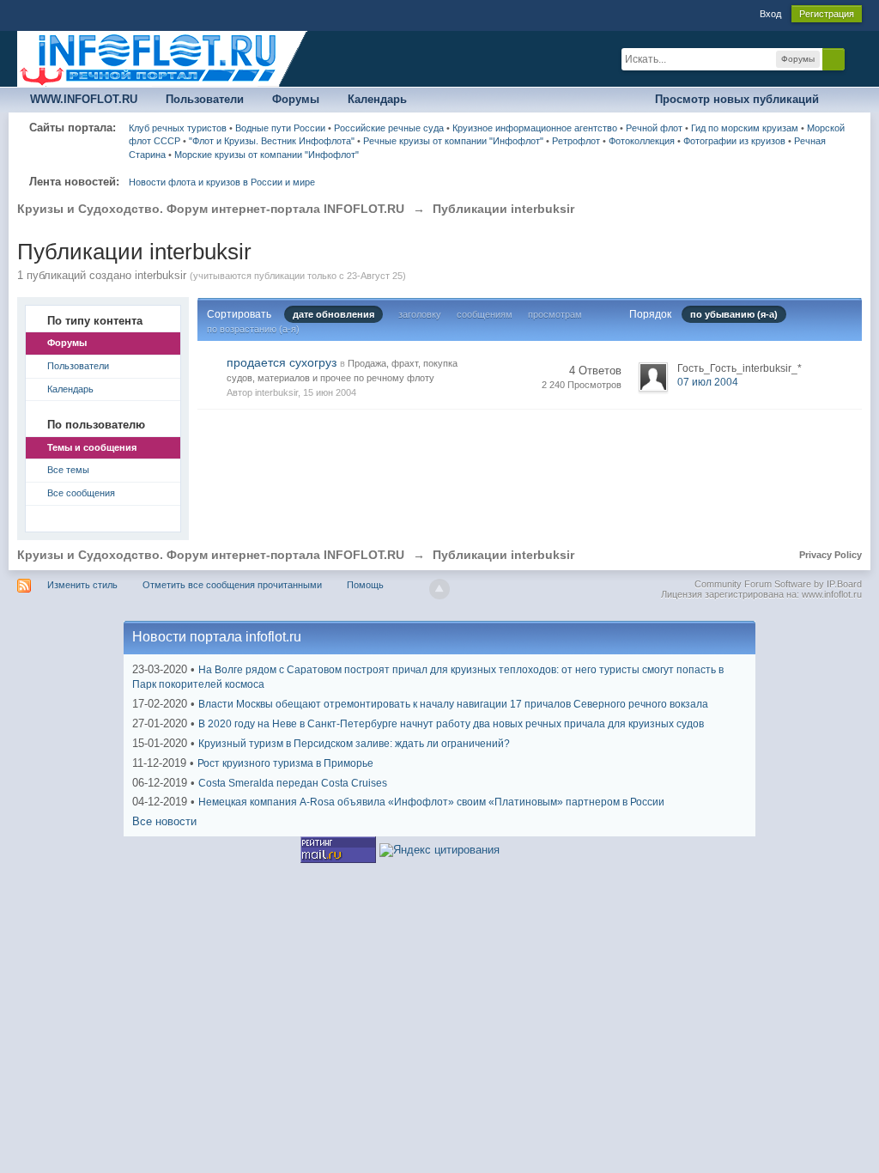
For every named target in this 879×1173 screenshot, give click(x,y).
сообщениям (484, 314)
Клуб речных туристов (178, 128)
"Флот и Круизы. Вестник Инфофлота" (272, 141)
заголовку (419, 314)
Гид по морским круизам (744, 128)
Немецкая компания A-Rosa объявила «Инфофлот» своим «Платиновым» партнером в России (431, 802)
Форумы (295, 99)
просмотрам (555, 314)
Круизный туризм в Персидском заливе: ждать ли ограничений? (354, 744)
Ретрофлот (576, 141)
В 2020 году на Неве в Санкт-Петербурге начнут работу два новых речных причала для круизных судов (451, 724)
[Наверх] (439, 589)
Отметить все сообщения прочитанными (232, 585)
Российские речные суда (389, 128)
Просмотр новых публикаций (737, 99)
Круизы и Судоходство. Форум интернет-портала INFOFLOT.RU (210, 555)
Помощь (365, 585)
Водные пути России (280, 128)
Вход (770, 14)
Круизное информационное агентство (534, 128)
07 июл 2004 (707, 382)
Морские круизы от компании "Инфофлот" (266, 154)
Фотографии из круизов (734, 141)
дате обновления (333, 314)
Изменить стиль (82, 585)
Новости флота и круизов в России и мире (222, 182)
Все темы (68, 470)
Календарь (377, 99)
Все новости (164, 821)
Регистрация (826, 14)
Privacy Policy (830, 555)
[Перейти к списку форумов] (163, 58)
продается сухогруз (281, 362)
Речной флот (654, 128)
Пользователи (205, 99)
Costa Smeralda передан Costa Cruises (292, 783)
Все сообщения (81, 493)
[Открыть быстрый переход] (846, 100)
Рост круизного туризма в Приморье (285, 763)
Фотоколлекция (642, 141)
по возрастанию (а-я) (253, 329)
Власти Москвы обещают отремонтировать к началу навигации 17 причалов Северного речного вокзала (453, 704)
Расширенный (855, 58)
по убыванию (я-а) (734, 314)
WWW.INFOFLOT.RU (83, 99)
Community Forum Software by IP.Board (778, 584)
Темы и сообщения (91, 447)
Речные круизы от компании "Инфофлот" (453, 141)
